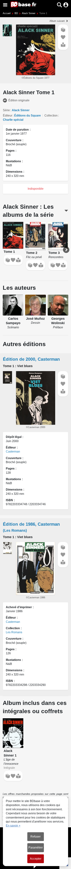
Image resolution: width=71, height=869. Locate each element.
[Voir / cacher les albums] (66, 210)
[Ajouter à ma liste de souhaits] (63, 37)
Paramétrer (35, 847)
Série (6, 110)
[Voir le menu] (5, 4)
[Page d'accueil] (23, 5)
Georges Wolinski (58, 321)
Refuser (35, 836)
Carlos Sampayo (13, 321)
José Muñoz (35, 318)
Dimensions (14, 171)
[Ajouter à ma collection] (63, 29)
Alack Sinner (28, 13)
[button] (53, 4)
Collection (51, 115)
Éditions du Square (27, 115)
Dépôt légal (13, 436)
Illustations (13, 161)
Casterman (13, 451)
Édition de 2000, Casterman (31, 359)
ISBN (9, 500)
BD (16, 13)
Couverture (13, 140)
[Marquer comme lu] (63, 44)
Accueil (7, 13)
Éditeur (7, 115)
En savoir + (13, 825)
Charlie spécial (13, 119)
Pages (10, 150)
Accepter (35, 858)
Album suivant (57, 21)
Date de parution (17, 129)
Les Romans (14, 632)
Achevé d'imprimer (19, 607)
